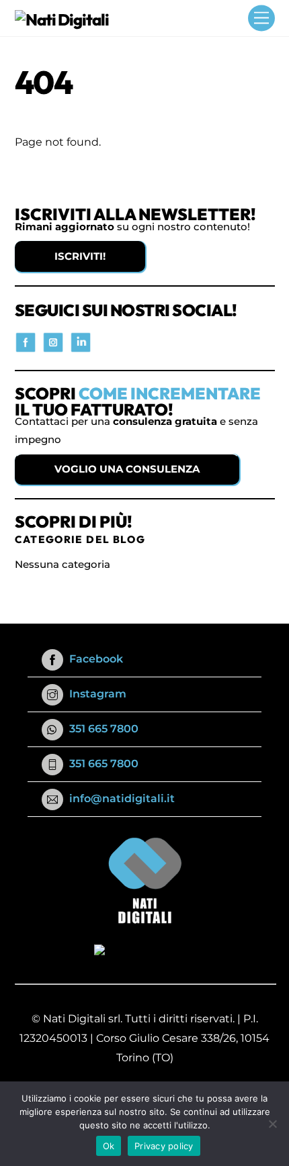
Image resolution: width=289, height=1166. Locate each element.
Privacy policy (164, 1145)
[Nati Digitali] (62, 19)
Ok (109, 1145)
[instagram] (53, 340)
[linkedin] (80, 340)
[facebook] (25, 340)
